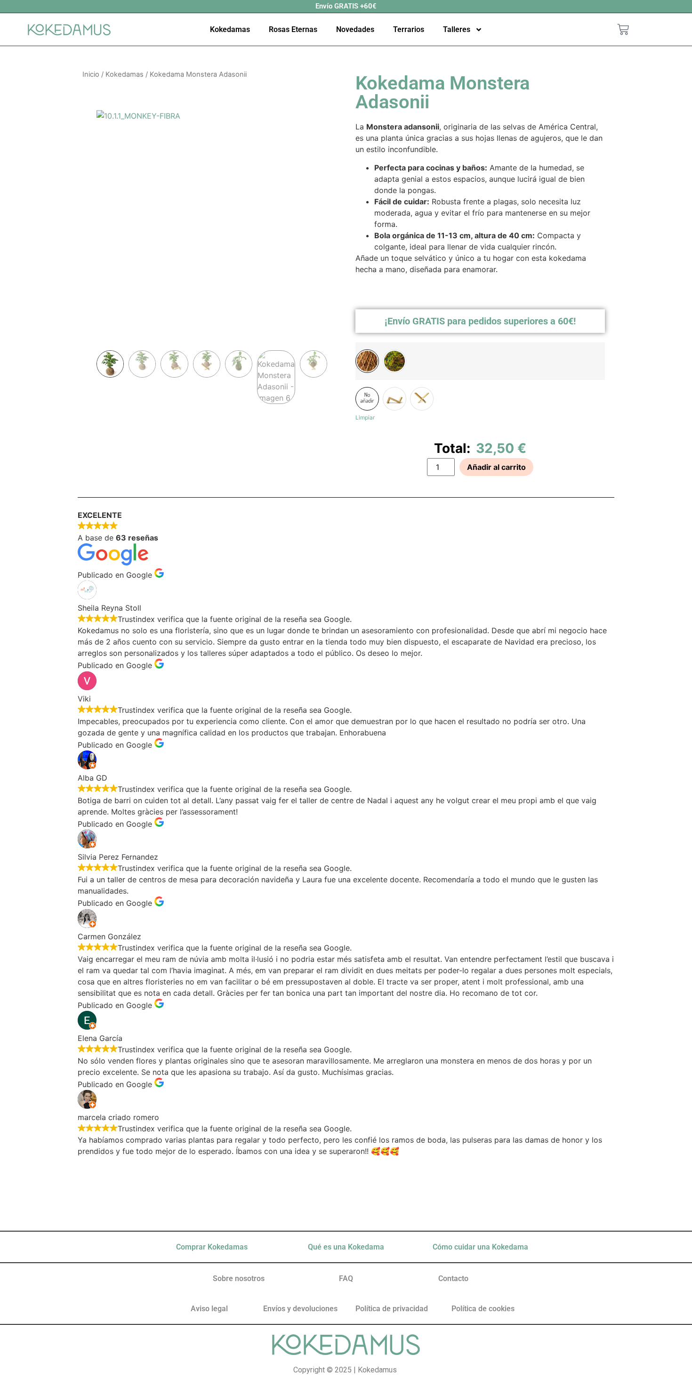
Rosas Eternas (293, 29)
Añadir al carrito (496, 467)
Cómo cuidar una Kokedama (480, 1246)
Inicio (90, 74)
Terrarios (408, 29)
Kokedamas (230, 29)
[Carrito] (623, 29)
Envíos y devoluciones (300, 1308)
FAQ (346, 1278)
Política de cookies (483, 1308)
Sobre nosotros (239, 1278)
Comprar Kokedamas (212, 1246)
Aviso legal (209, 1308)
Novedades (355, 29)
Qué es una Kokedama (346, 1246)
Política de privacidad (391, 1308)
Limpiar (365, 417)
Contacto (453, 1278)
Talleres (456, 29)
